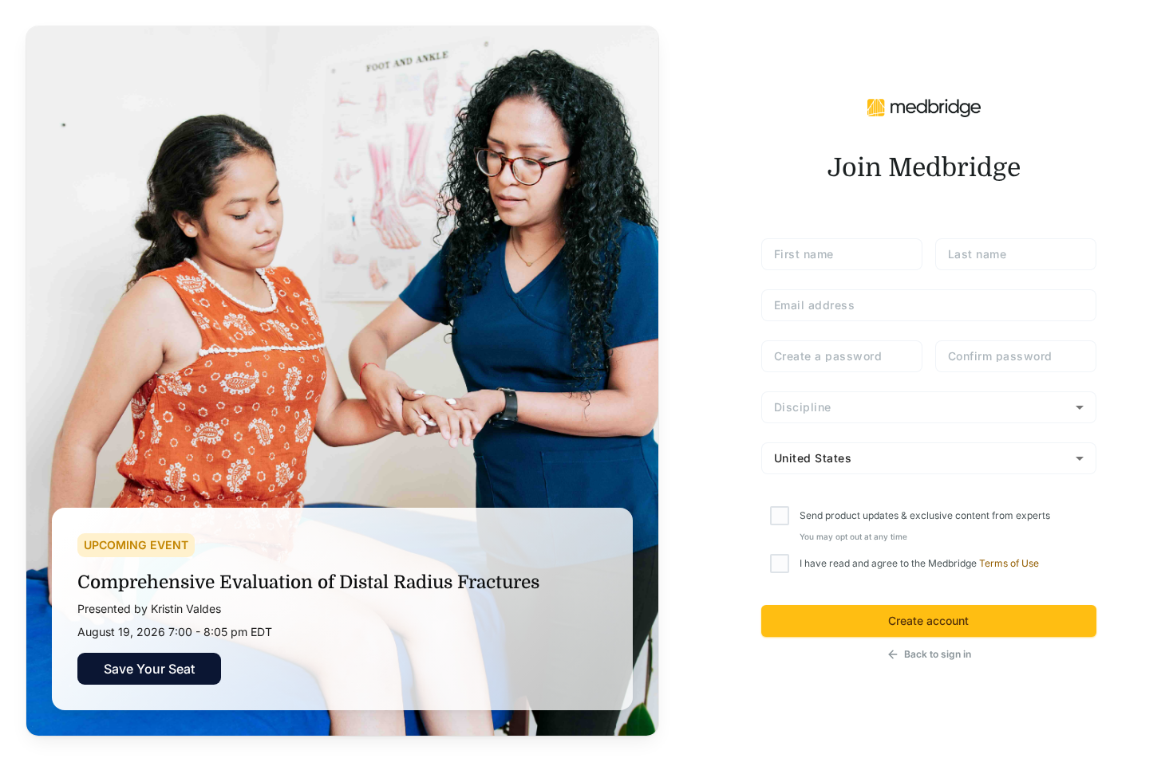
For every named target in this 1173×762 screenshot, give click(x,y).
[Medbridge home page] (924, 106)
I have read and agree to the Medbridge (919, 563)
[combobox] (929, 407)
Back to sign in (937, 654)
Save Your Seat (149, 669)
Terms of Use (1009, 563)
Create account (928, 620)
